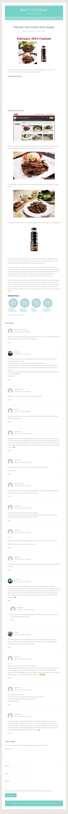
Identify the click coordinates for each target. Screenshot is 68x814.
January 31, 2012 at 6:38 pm (22, 332)
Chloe (15, 352)
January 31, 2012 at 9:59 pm (22, 391)
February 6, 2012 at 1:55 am (22, 634)
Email (7, 773)
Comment (8, 749)
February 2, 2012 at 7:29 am (22, 532)
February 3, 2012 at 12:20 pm (25, 610)
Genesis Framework (43, 803)
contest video (44, 280)
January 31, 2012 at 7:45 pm (22, 354)
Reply (9, 342)
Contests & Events (17, 315)
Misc (23, 315)
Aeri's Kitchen (34, 9)
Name (7, 766)
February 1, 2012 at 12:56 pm (23, 462)
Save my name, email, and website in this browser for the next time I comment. (28, 791)
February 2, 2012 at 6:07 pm (22, 581)
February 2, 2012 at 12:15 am (22, 508)
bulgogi (41, 184)
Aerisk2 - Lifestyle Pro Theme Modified (28, 803)
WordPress (51, 803)
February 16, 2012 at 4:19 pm (23, 659)
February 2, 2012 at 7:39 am (22, 559)
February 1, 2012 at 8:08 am (22, 411)
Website (7, 781)
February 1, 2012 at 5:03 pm (22, 486)
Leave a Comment (41, 31)
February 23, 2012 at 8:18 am (22, 690)
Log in (55, 803)
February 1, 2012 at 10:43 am (22, 433)
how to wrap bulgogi (30, 222)
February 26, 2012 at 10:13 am (23, 716)
